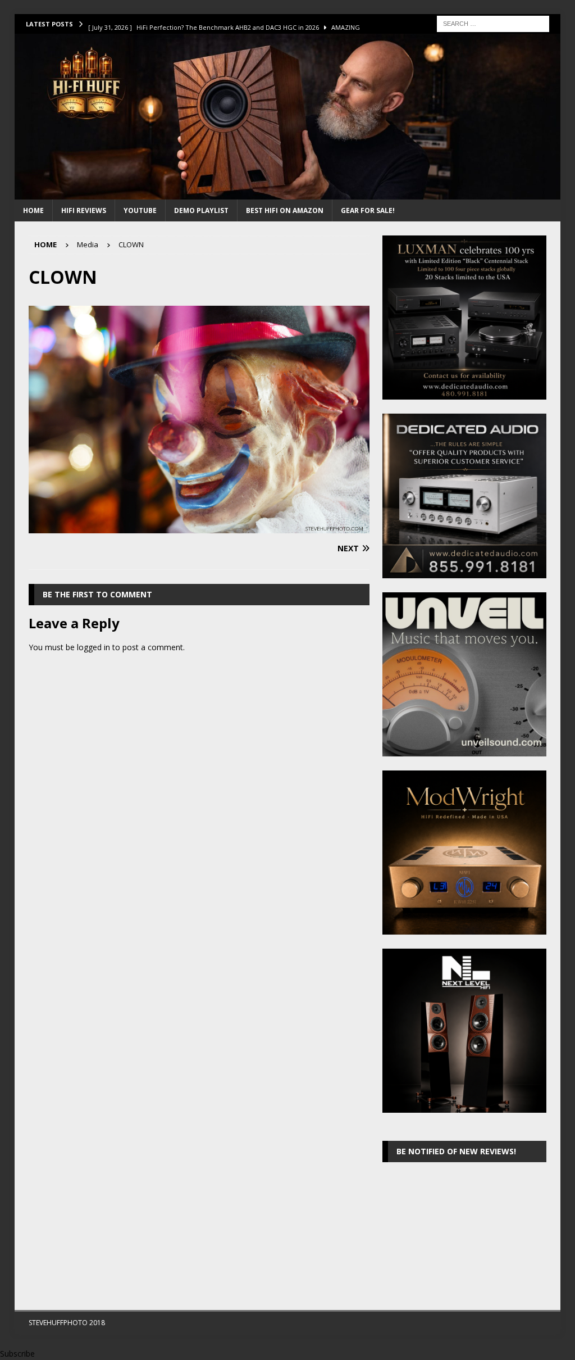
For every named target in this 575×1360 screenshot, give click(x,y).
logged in (93, 647)
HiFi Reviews (83, 210)
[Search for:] (493, 22)
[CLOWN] (199, 526)
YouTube (140, 210)
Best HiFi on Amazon (284, 210)
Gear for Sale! (368, 210)
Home (33, 210)
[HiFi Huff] (288, 193)
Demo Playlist (201, 210)
